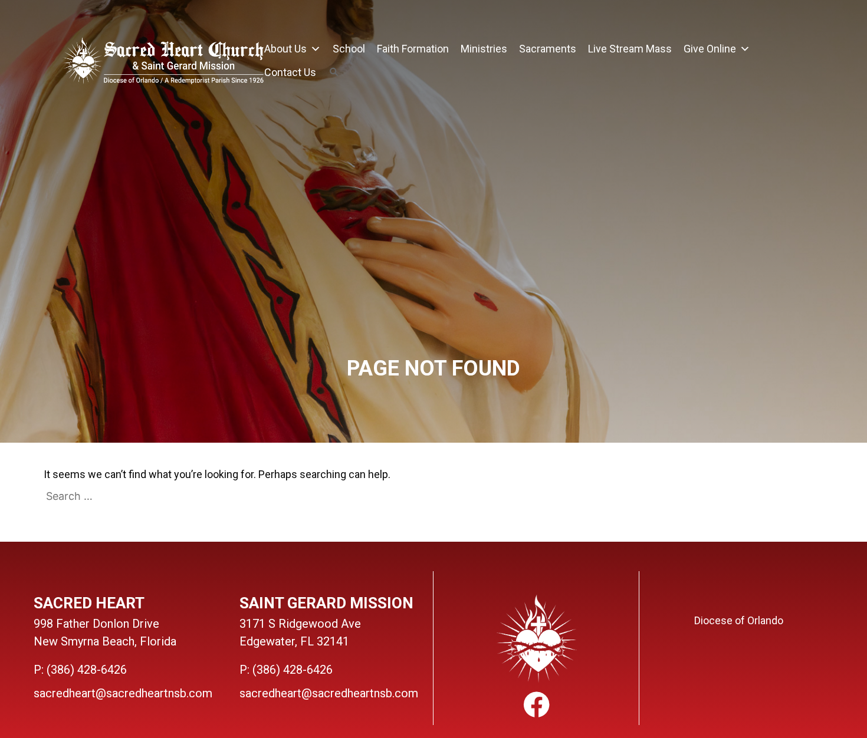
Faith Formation (413, 48)
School (349, 48)
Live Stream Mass (630, 48)
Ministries (484, 48)
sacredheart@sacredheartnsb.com (123, 693)
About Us (285, 48)
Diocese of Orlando (738, 620)
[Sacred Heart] (162, 62)
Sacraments (547, 48)
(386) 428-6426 (87, 670)
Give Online (710, 48)
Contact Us (290, 72)
